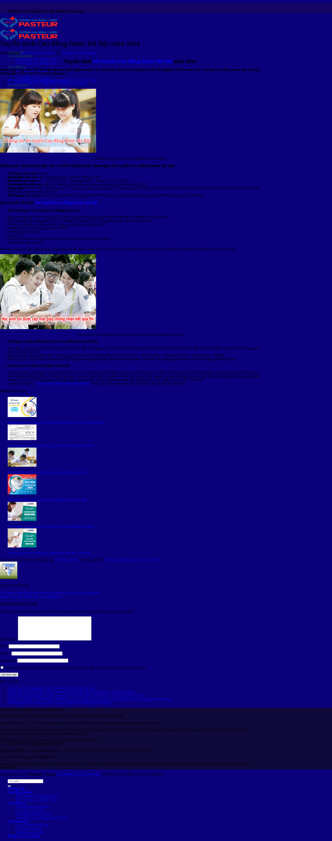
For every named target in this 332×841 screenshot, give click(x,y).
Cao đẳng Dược (20, 56)
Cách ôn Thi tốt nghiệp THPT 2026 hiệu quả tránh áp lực (51, 688)
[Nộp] (9, 786)
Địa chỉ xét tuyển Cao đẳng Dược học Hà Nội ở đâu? (48, 84)
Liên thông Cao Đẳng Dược (36, 59)
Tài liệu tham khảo (29, 832)
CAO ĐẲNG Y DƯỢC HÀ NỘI (78, 774)
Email (5, 653)
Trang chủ (16, 789)
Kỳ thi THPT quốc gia (32, 825)
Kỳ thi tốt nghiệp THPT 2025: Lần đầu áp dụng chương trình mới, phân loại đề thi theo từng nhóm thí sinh (90, 699)
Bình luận (8, 639)
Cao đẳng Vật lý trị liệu (33, 78)
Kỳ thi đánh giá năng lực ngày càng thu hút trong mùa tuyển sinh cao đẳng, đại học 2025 (76, 695)
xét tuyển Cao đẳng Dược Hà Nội (132, 61)
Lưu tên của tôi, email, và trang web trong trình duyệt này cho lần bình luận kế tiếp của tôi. (75, 668)
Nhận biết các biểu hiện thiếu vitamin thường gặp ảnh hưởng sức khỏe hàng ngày (71, 692)
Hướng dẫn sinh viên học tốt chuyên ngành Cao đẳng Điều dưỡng (59, 703)
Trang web (8, 660)
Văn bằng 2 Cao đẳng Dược (36, 63)
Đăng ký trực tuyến (24, 836)
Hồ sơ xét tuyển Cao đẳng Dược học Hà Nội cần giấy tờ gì (52, 80)
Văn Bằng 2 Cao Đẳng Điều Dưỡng (41, 818)
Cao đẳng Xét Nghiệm (32, 807)
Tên (4, 646)
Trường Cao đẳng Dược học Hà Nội (132, 560)
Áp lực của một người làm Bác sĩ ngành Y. (31, 596)
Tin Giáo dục (18, 821)
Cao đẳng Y (17, 67)
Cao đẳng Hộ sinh (29, 810)
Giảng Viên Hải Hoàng (78, 53)
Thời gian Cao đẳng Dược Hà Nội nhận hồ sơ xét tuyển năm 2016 (50, 593)
